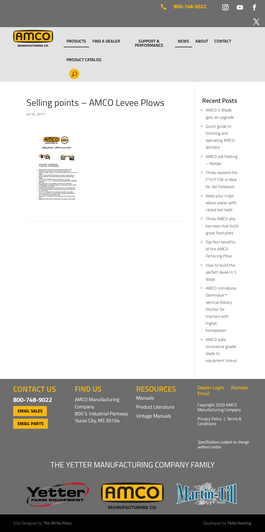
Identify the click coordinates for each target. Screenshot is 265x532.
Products (76, 41)
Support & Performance (149, 43)
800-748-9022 (190, 6)
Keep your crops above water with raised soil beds (221, 203)
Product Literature (155, 406)
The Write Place (57, 523)
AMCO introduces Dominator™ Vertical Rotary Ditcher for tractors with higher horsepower (221, 309)
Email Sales (30, 411)
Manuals (145, 397)
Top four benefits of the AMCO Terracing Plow (220, 249)
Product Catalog (84, 60)
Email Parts (30, 423)
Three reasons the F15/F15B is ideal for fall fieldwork (222, 179)
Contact (222, 41)
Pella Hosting (239, 523)
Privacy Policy (209, 419)
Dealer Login (210, 387)
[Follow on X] (253, 19)
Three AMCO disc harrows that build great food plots (222, 226)
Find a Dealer (106, 41)
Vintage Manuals (153, 415)
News (183, 41)
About (201, 41)
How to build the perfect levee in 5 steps (221, 272)
